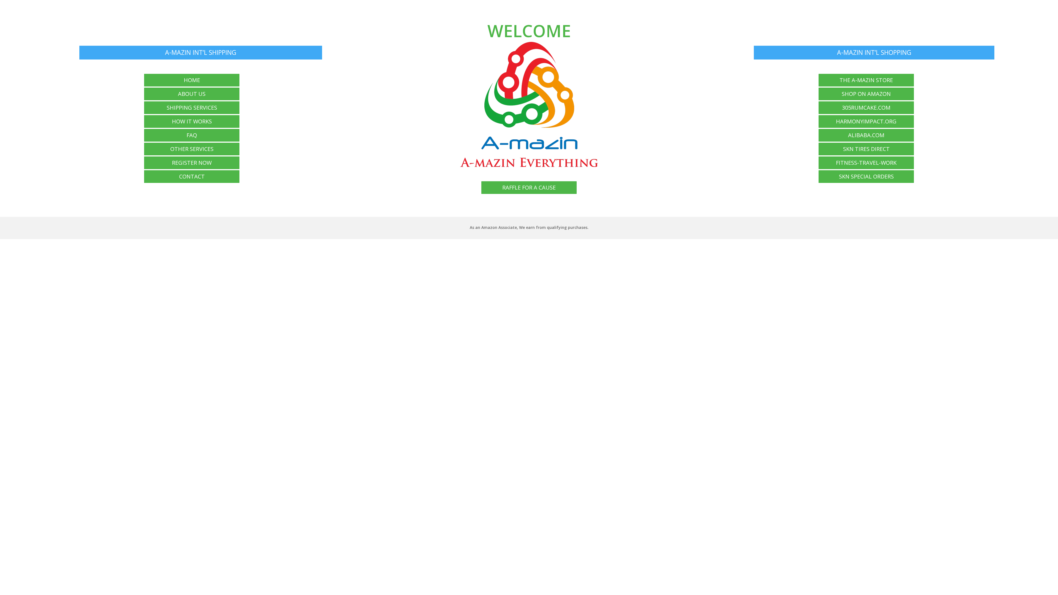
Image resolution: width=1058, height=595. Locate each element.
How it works (192, 121)
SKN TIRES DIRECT (866, 149)
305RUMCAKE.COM (866, 107)
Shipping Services (192, 107)
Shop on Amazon (866, 94)
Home (192, 80)
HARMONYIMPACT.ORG (866, 121)
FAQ (192, 135)
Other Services (192, 149)
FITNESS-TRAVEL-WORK (866, 162)
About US (192, 94)
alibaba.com (866, 135)
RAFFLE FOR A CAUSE (529, 187)
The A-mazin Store (866, 80)
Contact (192, 176)
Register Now (192, 162)
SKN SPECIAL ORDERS (866, 176)
